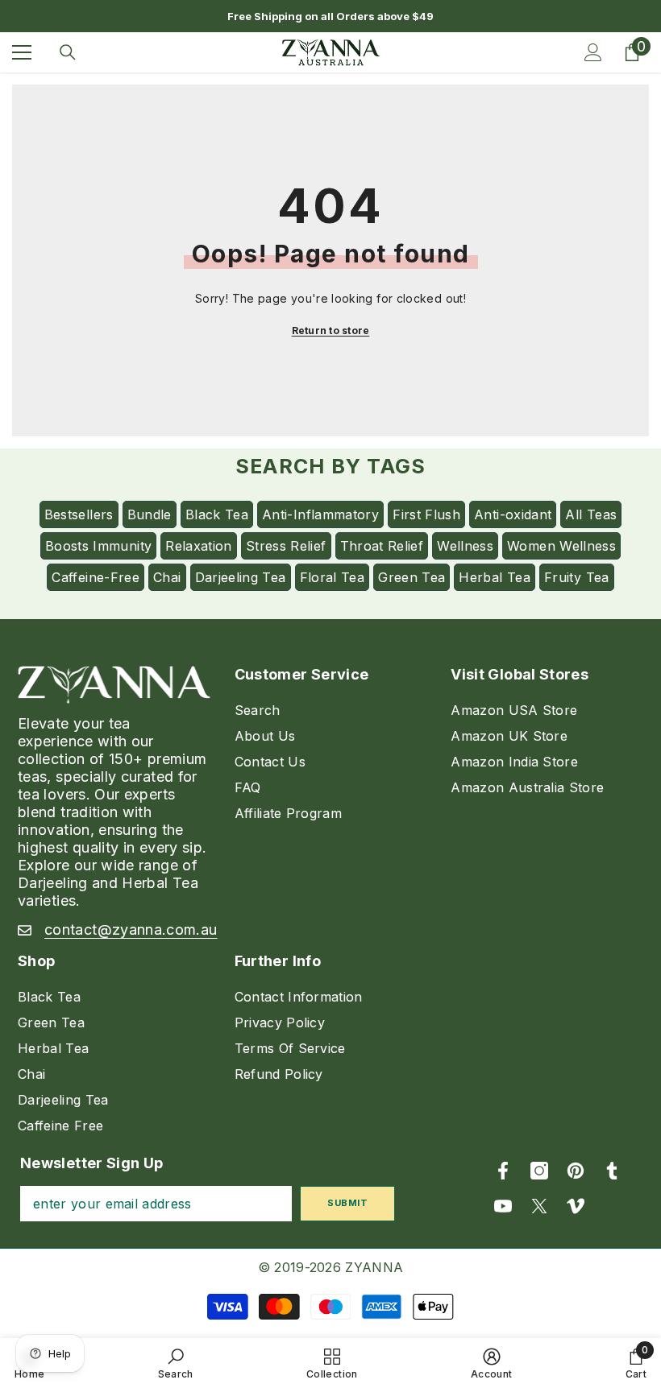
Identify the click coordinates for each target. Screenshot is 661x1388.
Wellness (465, 546)
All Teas (591, 514)
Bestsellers (79, 514)
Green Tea (411, 577)
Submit (347, 1202)
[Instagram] (539, 1170)
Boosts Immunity (98, 546)
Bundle (149, 514)
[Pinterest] (575, 1170)
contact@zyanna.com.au (131, 929)
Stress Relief (286, 546)
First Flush (426, 514)
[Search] (67, 52)
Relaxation (198, 546)
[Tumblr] (612, 1170)
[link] (175, 1363)
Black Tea (216, 514)
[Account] (593, 52)
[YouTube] (503, 1206)
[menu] (21, 52)
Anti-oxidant (512, 514)
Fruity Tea (576, 577)
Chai (167, 577)
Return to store (331, 330)
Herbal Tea (494, 577)
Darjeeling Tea (240, 577)
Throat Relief (382, 546)
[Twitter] (539, 1206)
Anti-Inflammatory (320, 514)
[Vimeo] (575, 1206)
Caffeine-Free (95, 577)
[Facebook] (503, 1170)
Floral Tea (332, 577)
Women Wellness (561, 546)
